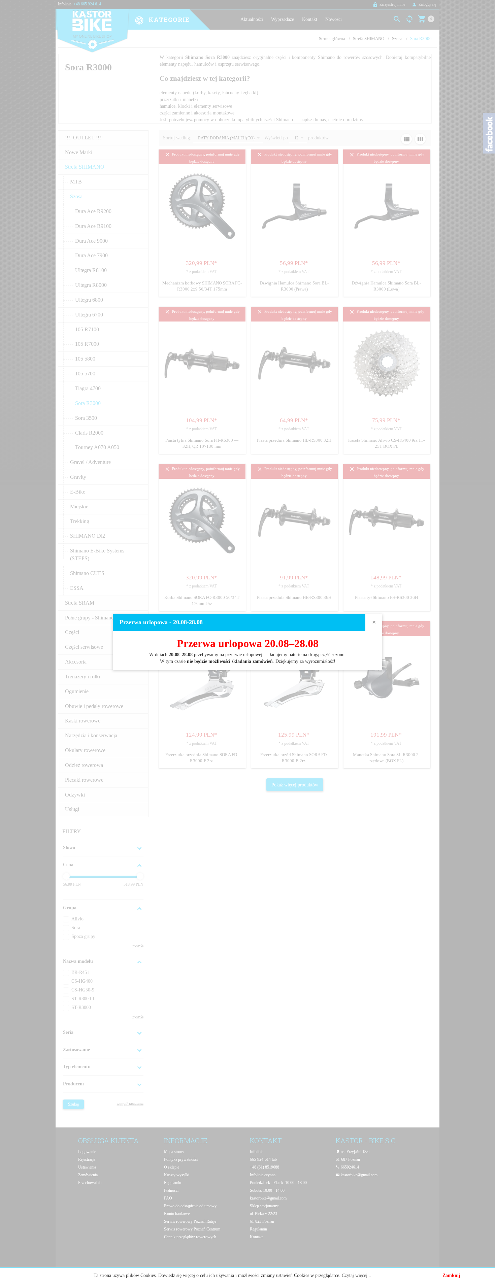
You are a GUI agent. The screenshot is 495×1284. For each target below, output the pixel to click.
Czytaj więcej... (356, 1275)
